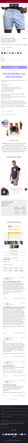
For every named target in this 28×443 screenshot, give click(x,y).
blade (16, 268)
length (16, 270)
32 (10, 59)
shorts (5, 268)
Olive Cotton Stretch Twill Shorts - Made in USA (13, 370)
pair (21, 268)
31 (6, 59)
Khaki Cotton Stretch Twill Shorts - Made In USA (13, 353)
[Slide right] (26, 1)
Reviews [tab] (5, 258)
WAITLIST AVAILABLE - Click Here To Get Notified (14, 75)
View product (26, 189)
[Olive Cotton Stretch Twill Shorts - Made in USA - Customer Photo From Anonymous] (16, 242)
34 (17, 59)
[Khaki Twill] (15, 53)
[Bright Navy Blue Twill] (18, 53)
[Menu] (1, 5)
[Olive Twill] (10, 53)
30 (2, 59)
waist (10, 270)
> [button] (18, 399)
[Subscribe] (26, 420)
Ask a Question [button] (14, 254)
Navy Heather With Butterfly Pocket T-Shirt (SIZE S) (17, 190)
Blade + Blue (11, 440)
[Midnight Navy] (2, 53)
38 (2, 63)
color (11, 268)
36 (21, 59)
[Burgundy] (5, 53)
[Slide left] (2, 1)
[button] (23, 5)
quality (22, 270)
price (5, 270)
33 (13, 59)
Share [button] (6, 298)
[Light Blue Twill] (7, 53)
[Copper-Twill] (21, 53)
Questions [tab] (15, 258)
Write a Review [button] (14, 250)
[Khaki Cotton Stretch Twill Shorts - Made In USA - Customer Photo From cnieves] (21, 242)
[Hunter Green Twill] (13, 53)
